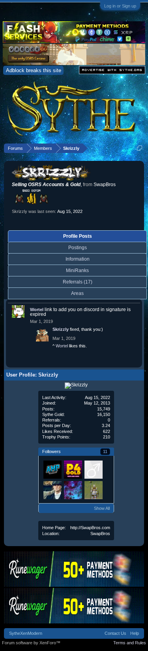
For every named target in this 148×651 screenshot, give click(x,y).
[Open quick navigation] (139, 148)
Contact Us (115, 633)
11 (105, 451)
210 (106, 437)
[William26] (93, 469)
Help (134, 633)
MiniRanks (77, 270)
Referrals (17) (77, 282)
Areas (77, 293)
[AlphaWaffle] (72, 489)
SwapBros (100, 533)
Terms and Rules (129, 642)
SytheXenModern (25, 633)
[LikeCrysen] (93, 489)
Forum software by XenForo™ (31, 642)
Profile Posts (77, 236)
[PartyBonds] (72, 469)
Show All (102, 508)
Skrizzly (60, 329)
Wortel (36, 309)
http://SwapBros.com (90, 527)
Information (78, 259)
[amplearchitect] (52, 469)
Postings (77, 247)
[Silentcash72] (52, 489)
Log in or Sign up (120, 6)
